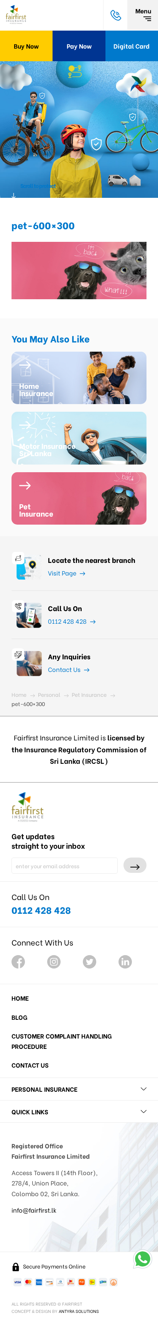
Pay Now (79, 45)
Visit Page (63, 572)
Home (20, 997)
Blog (19, 1017)
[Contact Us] (115, 15)
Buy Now (26, 45)
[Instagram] (54, 962)
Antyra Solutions (79, 1311)
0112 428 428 (68, 620)
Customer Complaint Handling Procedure (62, 1040)
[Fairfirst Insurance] (16, 15)
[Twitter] (89, 962)
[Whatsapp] (142, 1258)
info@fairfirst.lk (34, 1209)
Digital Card (132, 45)
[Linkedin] (125, 962)
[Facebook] (18, 962)
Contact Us (65, 669)
